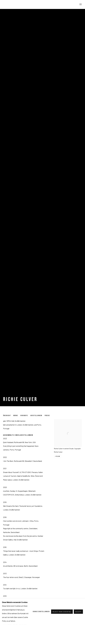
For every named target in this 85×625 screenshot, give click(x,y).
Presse (47, 415)
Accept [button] (78, 612)
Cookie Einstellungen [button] (41, 612)
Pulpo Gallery (14, 4)
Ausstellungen (36, 415)
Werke (15, 415)
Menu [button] (80, 4)
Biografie (24, 415)
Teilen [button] (58, 456)
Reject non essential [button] (62, 612)
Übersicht (7, 415)
